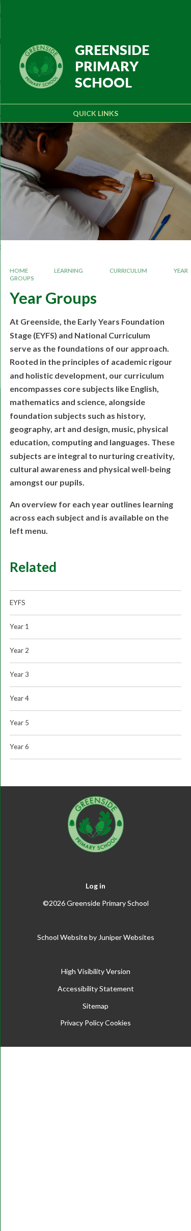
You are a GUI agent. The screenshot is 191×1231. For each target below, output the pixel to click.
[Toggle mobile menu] (170, 14)
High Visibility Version (95, 971)
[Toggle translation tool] (118, 14)
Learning (68, 270)
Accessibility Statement (96, 988)
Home (19, 270)
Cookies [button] (118, 1022)
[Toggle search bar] (143, 14)
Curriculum (128, 270)
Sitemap (95, 1005)
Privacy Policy (81, 1022)
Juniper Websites (126, 937)
